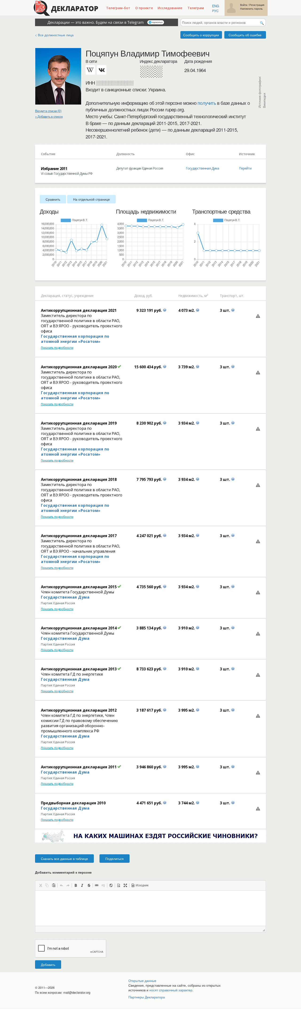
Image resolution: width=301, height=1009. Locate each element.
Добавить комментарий (63, 872)
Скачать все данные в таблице (64, 858)
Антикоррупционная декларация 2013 (79, 669)
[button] (40, 885)
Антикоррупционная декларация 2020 (79, 366)
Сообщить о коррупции (201, 34)
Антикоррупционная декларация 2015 (79, 586)
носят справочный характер (170, 990)
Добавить (48, 964)
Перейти (245, 168)
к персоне (83, 872)
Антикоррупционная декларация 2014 (79, 628)
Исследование (170, 8)
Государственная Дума (202, 168)
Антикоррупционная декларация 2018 (79, 479)
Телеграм (195, 8)
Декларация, (51, 295)
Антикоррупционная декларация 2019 (79, 423)
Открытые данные (142, 980)
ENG (215, 6)
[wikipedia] (90, 70)
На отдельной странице (91, 199)
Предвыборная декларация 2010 (73, 803)
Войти (243, 5)
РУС (215, 10)
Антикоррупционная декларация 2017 (79, 535)
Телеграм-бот (118, 8)
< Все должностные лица (54, 34)
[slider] (42, 273)
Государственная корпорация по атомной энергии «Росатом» (75, 339)
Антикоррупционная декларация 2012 (79, 710)
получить (207, 103)
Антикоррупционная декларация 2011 (79, 767)
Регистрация (256, 5)
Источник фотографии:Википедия (261, 92)
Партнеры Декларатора (146, 997)
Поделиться (114, 858)
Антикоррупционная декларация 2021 (79, 310)
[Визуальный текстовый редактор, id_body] (150, 908)
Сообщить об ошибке (245, 34)
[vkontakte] (101, 70)
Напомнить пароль (251, 8)
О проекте (144, 8)
